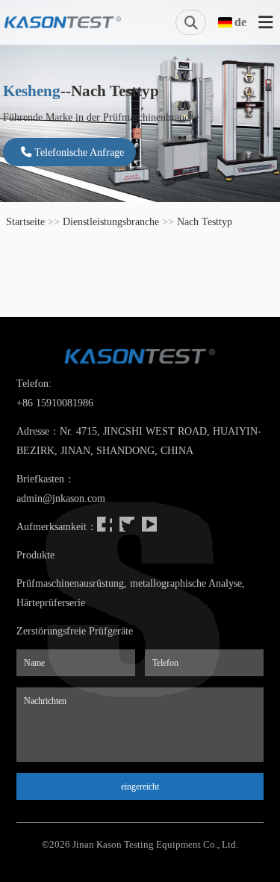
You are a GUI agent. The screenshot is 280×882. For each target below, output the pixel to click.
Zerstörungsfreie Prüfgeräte (74, 631)
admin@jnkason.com (60, 498)
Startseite (25, 221)
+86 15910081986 (54, 403)
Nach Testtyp (204, 221)
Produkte (35, 555)
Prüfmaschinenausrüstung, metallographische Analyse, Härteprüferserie (130, 592)
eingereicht (140, 786)
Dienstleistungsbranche (111, 221)
